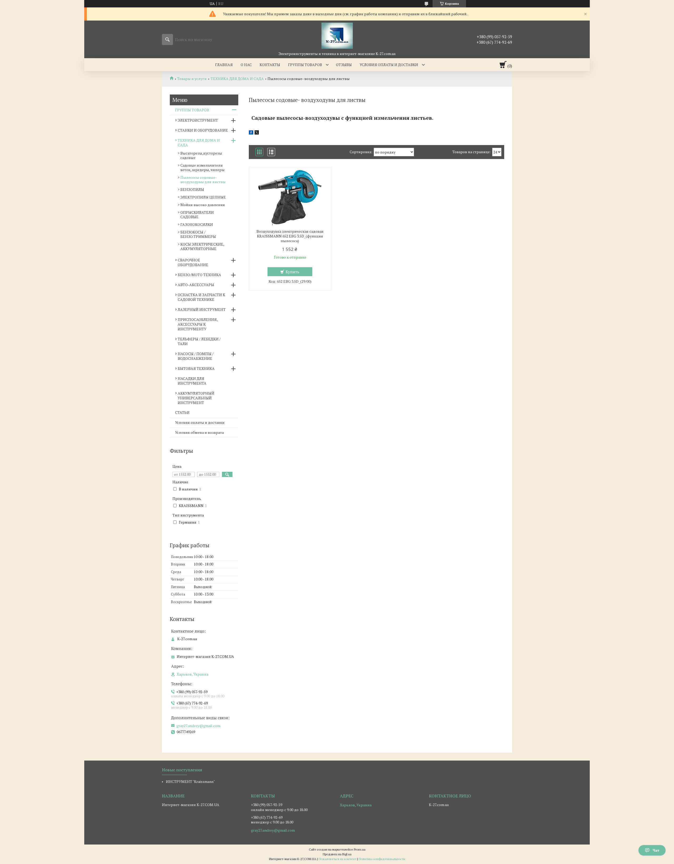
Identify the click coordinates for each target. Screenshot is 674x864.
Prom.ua (359, 849)
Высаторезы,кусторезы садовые (201, 155)
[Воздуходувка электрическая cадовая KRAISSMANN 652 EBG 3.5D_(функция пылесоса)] (290, 197)
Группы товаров (305, 64)
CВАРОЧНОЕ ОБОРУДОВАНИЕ (193, 262)
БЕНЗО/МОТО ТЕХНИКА (199, 274)
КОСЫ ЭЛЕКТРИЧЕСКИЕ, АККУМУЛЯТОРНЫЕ (202, 246)
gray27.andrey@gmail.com (198, 725)
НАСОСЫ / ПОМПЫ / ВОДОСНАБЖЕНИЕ (196, 356)
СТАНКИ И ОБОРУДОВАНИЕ (203, 130)
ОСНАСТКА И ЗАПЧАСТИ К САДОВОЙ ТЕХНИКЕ (201, 297)
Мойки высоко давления (202, 204)
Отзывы (344, 64)
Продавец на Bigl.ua (337, 854)
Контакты (270, 64)
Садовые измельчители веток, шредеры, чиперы (202, 167)
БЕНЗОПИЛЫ (192, 189)
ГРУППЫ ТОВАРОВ (192, 109)
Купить (292, 271)
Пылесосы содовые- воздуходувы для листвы (203, 179)
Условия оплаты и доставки (389, 64)
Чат (656, 850)
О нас (246, 64)
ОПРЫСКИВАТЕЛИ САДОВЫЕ (197, 214)
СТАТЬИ (182, 412)
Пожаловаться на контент (337, 859)
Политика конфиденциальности (382, 859)
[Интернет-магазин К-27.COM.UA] (337, 36)
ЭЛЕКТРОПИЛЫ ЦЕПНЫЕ (203, 197)
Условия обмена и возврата (199, 432)
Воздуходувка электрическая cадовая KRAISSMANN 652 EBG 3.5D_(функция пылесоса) (290, 236)
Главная (224, 64)
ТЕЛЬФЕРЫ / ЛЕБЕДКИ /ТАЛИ (199, 341)
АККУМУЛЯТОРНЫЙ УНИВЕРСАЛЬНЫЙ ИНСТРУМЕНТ (196, 398)
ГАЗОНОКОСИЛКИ (196, 224)
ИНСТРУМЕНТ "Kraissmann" (190, 781)
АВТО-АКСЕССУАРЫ (196, 284)
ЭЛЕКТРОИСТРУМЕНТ (198, 120)
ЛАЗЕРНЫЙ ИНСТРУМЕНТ (202, 309)
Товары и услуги (192, 78)
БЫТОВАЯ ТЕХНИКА (196, 368)
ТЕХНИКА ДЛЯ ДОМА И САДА (237, 78)
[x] (257, 133)
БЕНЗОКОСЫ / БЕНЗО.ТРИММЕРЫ (198, 234)
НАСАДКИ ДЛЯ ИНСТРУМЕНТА (192, 381)
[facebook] (251, 133)
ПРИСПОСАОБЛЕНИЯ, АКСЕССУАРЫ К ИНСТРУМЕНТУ (197, 324)
